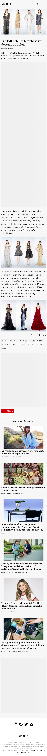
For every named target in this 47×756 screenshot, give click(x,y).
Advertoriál (5, 457)
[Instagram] (15, 725)
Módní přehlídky (7, 48)
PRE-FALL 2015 (18, 345)
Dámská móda (16, 457)
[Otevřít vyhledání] (38, 4)
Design (3, 533)
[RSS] (31, 725)
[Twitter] (26, 725)
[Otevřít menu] (43, 4)
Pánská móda (11, 572)
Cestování (24, 651)
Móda (3, 493)
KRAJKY (4, 348)
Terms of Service (21, 752)
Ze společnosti (14, 651)
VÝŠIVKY (39, 345)
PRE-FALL (30, 345)
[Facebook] (21, 725)
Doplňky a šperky (13, 493)
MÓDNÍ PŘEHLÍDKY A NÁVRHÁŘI (13, 341)
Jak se (22, 493)
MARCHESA (6, 345)
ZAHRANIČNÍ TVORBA (35, 341)
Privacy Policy (38, 750)
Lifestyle (4, 651)
